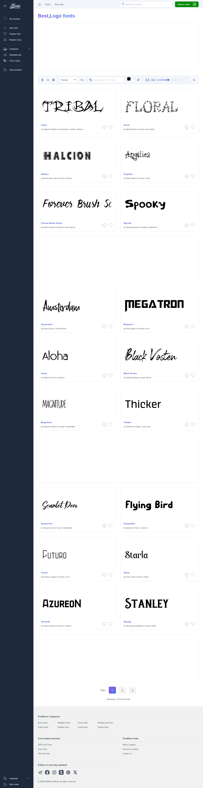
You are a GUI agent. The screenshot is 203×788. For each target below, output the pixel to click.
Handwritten (70, 427)
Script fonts (83, 727)
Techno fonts (103, 727)
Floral (126, 125)
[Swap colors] (138, 80)
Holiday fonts (63, 727)
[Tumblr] (61, 774)
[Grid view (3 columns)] (53, 80)
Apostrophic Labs (50, 178)
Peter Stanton (131, 178)
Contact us (127, 754)
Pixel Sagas (131, 329)
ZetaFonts (130, 427)
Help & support (129, 745)
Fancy (142, 129)
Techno (141, 329)
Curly (148, 178)
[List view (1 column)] (42, 80)
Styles (48, 4)
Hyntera (46, 378)
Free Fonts (42, 749)
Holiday (144, 227)
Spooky (127, 223)
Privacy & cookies (131, 749)
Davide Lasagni (49, 577)
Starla (126, 572)
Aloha (44, 373)
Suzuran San (48, 528)
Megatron (128, 324)
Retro (146, 577)
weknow (129, 528)
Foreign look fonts (105, 723)
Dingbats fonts (64, 723)
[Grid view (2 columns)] (48, 80)
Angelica (128, 174)
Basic (138, 427)
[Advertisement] (118, 47)
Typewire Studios (50, 427)
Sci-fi (147, 329)
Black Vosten (130, 373)
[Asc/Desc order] (82, 80)
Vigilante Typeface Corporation (55, 129)
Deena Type (48, 329)
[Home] (39, 4)
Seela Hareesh (49, 626)
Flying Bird (129, 523)
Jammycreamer (132, 227)
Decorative (150, 129)
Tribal (44, 125)
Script (67, 227)
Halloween (152, 227)
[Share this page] (194, 80)
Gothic (73, 129)
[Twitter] (75, 774)
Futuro (44, 572)
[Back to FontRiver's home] (13, 6)
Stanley (127, 621)
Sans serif (146, 427)
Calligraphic (67, 528)
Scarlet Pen (46, 523)
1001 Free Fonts (45, 745)
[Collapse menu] (5, 6)
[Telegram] (40, 774)
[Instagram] (54, 774)
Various (80, 129)
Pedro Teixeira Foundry (52, 227)
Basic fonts (43, 723)
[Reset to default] (186, 80)
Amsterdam (46, 324)
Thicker (127, 422)
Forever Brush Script (51, 223)
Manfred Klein (131, 129)
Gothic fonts (43, 727)
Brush (73, 227)
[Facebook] (47, 774)
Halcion (45, 174)
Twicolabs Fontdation (134, 626)
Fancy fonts (83, 723)
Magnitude (46, 422)
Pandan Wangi (132, 378)
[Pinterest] (68, 774)
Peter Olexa (131, 577)
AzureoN (45, 621)
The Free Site (44, 754)
